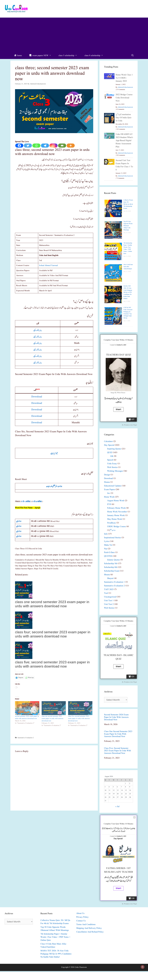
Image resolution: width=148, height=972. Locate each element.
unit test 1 (109, 600)
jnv (108, 493)
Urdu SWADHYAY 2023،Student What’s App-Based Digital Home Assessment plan (124, 140)
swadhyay (111, 522)
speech (110, 460)
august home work (115, 500)
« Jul (117, 806)
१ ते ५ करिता (25, 501)
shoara (107, 574)
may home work (114, 519)
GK (111, 456)
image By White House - (118, 393)
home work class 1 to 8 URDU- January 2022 (124, 78)
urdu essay (112, 463)
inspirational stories (112, 537)
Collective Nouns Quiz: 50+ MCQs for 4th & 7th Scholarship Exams (128, 204)
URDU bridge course (116, 526)
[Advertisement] (74, 35)
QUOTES (108, 556)
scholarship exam (111, 571)
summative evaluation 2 (26, 738)
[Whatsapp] (36, 146)
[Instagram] (53, 146)
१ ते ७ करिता (37, 501)
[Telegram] (45, 146)
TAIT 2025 (109, 589)
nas (105, 548)
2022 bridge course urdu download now (124, 97)
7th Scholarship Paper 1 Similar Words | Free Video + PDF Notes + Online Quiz (127, 248)
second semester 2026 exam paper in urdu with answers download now (27, 717)
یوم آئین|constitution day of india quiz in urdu (123, 117)
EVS (109, 504)
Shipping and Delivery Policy (89, 928)
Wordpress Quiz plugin (130, 425)
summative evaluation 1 (114, 582)
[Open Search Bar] (133, 55)
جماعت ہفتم (113, 530)
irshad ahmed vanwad (48, 265)
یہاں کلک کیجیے (37, 330)
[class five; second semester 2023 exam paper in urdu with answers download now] (80, 708)
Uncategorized (110, 596)
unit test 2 (109, 604)
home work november (117, 511)
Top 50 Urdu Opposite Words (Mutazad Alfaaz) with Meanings (128, 226)
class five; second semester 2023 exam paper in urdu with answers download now (79, 718)
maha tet (108, 545)
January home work (116, 515)
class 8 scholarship (92, 55)
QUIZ (109, 452)
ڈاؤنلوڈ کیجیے (18, 521)
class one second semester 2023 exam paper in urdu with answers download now (52, 718)
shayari (110, 578)
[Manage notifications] (142, 967)
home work (109, 497)
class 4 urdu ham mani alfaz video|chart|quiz (128, 267)
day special (109, 445)
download (36, 397)
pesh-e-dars (109, 552)
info (106, 534)
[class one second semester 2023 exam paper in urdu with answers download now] (54, 708)
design (107, 474)
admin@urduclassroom (125, 87)
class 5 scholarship (66, 55)
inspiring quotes (114, 448)
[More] (71, 146)
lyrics (106, 541)
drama (107, 482)
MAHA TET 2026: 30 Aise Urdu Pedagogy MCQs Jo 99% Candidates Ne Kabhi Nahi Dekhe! (127, 292)
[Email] (62, 146)
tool (106, 593)
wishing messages (115, 471)
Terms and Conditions (86, 924)
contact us (81, 920)
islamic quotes (113, 559)
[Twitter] (28, 146)
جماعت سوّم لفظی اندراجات (54, 486)
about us (80, 913)
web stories (112, 467)
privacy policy (82, 917)
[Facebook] (19, 146)
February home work (116, 508)
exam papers (109, 489)
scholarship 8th (110, 567)
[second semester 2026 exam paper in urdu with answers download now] (27, 708)
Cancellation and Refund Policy (90, 931)
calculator (108, 441)
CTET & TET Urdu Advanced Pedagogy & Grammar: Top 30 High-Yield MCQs (127, 313)
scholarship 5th (110, 563)
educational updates (112, 485)
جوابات (54, 453)
